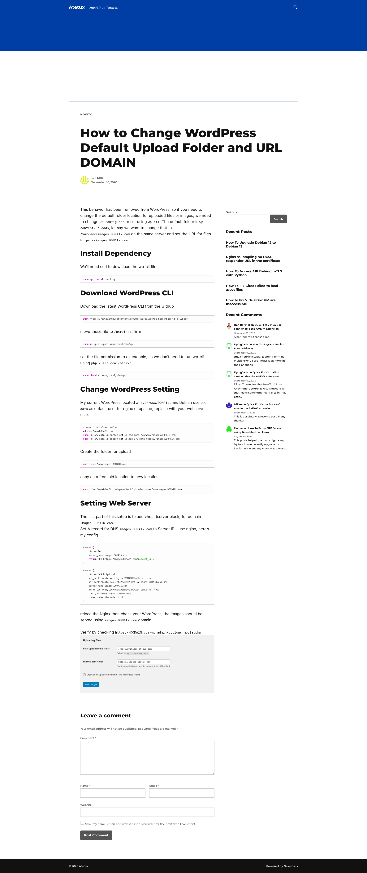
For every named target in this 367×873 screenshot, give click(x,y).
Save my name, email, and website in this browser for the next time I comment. (140, 824)
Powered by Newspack (282, 866)
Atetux (77, 7)
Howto (86, 114)
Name (85, 785)
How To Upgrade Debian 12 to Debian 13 (251, 244)
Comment (88, 738)
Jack (99, 178)
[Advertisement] (183, 84)
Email (154, 785)
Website (86, 805)
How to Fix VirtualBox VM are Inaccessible (251, 302)
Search (231, 212)
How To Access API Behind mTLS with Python (254, 273)
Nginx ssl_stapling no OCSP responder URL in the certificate (253, 259)
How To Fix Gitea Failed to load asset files (252, 288)
